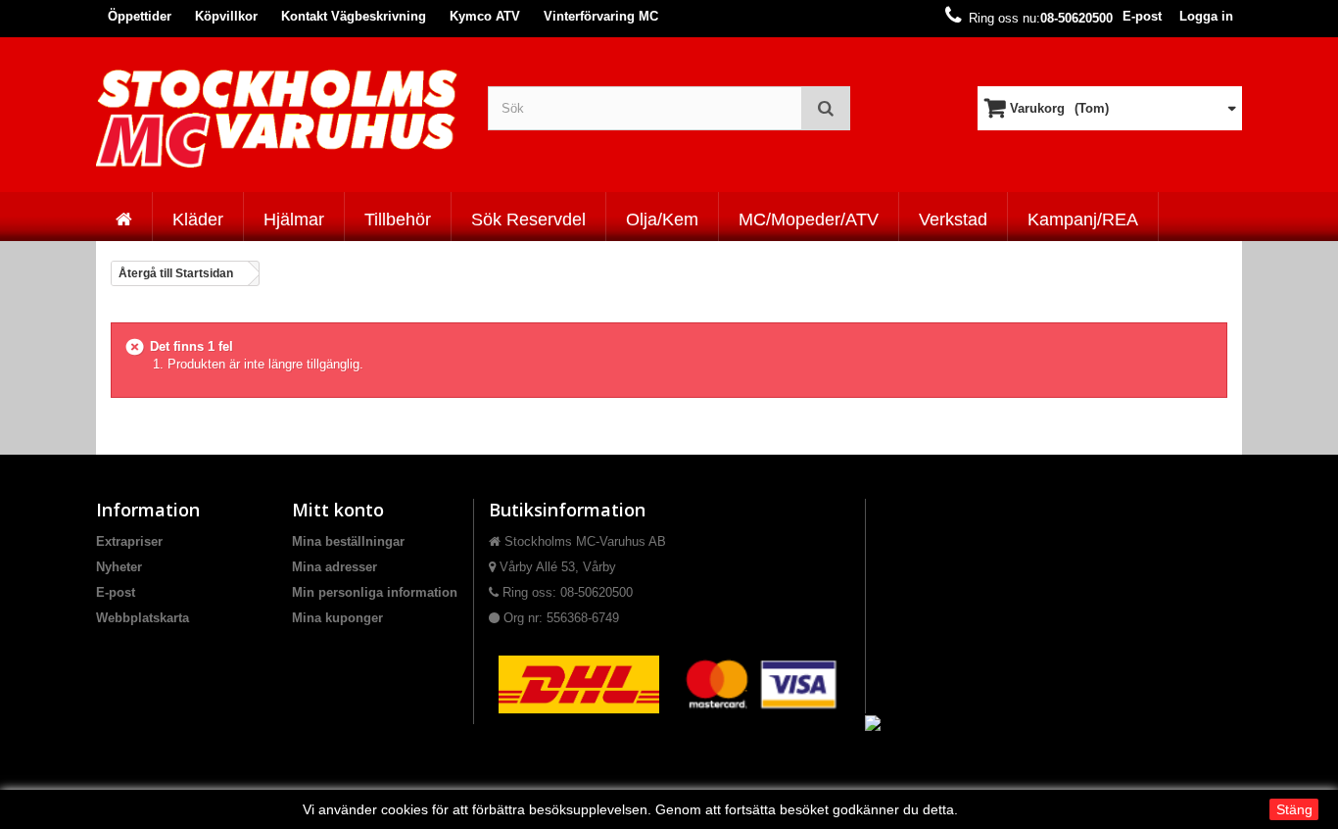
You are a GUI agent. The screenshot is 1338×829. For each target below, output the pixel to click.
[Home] (124, 216)
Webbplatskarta (142, 617)
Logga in (1206, 16)
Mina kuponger (337, 617)
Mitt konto (338, 509)
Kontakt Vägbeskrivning (353, 16)
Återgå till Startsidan (176, 273)
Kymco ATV (485, 16)
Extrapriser (129, 541)
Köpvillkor (226, 16)
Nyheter (119, 567)
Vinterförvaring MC (601, 16)
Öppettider (139, 16)
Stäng (1294, 809)
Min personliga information (374, 592)
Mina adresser (334, 567)
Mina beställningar (348, 541)
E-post (1142, 16)
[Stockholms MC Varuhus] (277, 118)
